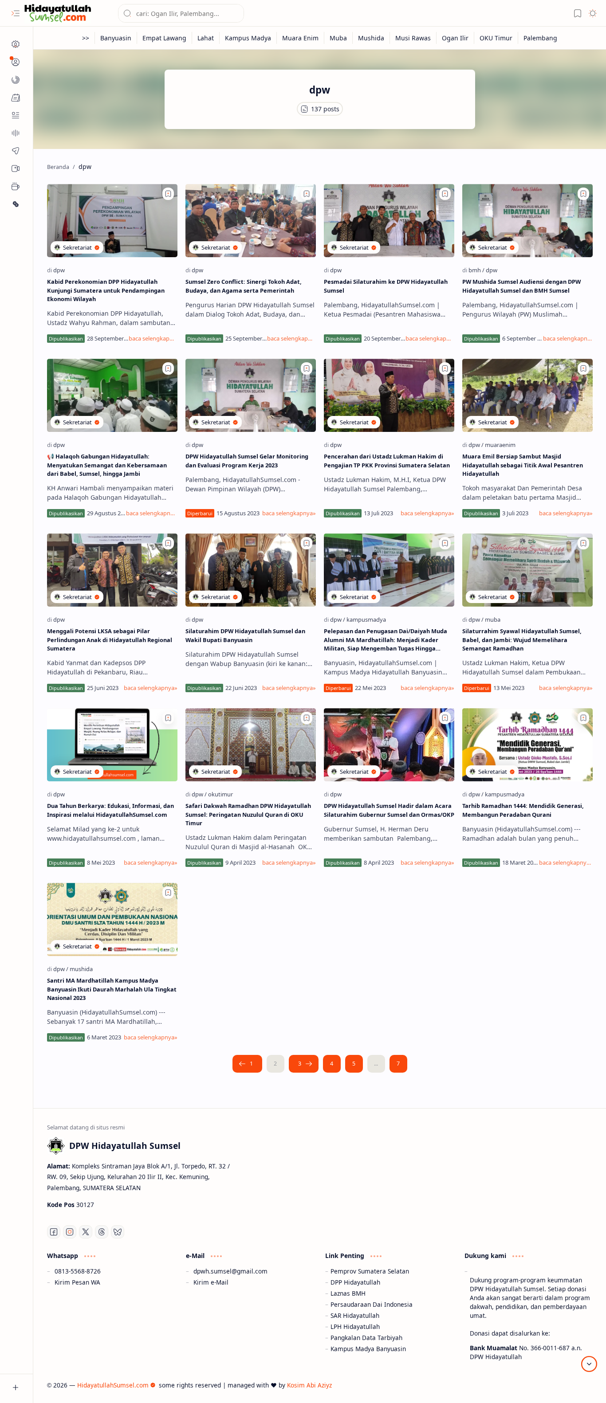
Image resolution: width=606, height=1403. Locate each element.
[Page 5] (354, 1064)
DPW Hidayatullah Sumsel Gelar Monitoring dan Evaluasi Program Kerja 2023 (246, 460)
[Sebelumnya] (247, 1064)
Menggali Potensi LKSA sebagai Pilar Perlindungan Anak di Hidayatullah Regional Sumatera (109, 639)
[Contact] (15, 115)
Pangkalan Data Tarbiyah (366, 1337)
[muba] (492, 619)
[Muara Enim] (300, 38)
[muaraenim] (500, 445)
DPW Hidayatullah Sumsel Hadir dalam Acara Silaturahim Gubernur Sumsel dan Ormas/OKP (389, 810)
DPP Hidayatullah (355, 1282)
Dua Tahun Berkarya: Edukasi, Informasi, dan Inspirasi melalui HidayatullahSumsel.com (110, 810)
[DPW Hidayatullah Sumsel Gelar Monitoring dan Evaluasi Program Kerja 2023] (250, 395)
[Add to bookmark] (168, 194)
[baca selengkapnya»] (153, 338)
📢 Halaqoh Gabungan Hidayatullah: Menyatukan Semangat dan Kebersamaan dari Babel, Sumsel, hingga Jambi (107, 464)
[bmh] (476, 270)
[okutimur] (220, 794)
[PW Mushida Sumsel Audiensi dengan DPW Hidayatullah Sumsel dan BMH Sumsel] (527, 220)
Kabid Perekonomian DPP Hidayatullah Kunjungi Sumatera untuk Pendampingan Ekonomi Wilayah (106, 290)
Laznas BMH (348, 1293)
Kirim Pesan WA (77, 1282)
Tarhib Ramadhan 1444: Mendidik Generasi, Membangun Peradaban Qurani (523, 810)
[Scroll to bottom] (589, 1364)
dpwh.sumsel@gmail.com (230, 1271)
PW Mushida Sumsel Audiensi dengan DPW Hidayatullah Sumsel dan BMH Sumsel (521, 286)
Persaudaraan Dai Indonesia (372, 1304)
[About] (15, 133)
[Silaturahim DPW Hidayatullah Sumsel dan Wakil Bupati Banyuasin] (250, 570)
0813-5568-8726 (78, 1271)
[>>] (86, 38)
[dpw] (59, 270)
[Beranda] (15, 44)
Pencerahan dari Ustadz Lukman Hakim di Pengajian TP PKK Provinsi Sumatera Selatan (387, 460)
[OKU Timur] (496, 38)
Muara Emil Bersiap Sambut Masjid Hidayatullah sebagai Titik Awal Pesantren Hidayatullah (522, 464)
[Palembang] (540, 38)
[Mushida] (371, 38)
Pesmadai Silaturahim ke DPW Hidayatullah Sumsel (386, 286)
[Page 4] (332, 1064)
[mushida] (81, 969)
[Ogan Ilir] (455, 38)
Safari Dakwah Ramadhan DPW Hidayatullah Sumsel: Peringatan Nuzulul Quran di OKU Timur (248, 814)
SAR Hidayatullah (355, 1315)
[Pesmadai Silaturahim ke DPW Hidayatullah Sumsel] (389, 220)
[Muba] (338, 38)
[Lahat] (206, 38)
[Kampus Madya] (248, 38)
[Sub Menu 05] (15, 168)
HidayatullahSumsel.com (113, 1385)
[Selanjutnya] (304, 1064)
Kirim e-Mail (210, 1282)
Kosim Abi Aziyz (309, 1385)
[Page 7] (398, 1064)
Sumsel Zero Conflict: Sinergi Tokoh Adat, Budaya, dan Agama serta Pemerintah (243, 286)
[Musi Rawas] (413, 38)
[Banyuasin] (116, 38)
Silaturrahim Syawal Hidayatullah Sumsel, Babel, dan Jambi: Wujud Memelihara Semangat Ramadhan (522, 639)
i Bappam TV (574, 1385)
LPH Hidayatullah (355, 1326)
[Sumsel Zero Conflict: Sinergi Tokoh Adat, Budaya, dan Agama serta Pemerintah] (250, 220)
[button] (15, 13)
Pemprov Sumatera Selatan (370, 1271)
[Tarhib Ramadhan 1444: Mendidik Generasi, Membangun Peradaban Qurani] (527, 744)
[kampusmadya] (366, 619)
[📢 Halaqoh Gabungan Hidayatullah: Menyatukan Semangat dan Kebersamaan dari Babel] (112, 395)
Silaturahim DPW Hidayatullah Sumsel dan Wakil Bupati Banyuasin (245, 635)
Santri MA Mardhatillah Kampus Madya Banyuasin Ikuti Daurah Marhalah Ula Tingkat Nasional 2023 (112, 988)
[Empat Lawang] (164, 38)
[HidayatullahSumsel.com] (57, 14)
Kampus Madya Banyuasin (368, 1348)
